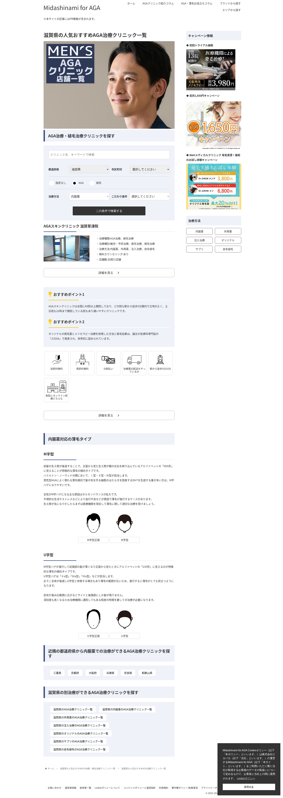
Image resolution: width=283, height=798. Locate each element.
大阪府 (93, 673)
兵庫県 (110, 673)
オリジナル (228, 240)
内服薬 (199, 231)
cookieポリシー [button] (246, 778)
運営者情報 (70, 787)
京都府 (75, 673)
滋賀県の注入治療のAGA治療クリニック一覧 (79, 725)
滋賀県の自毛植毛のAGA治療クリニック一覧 (79, 749)
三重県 (57, 673)
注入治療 (199, 240)
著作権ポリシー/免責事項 (185, 787)
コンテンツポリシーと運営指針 (139, 787)
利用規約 (163, 787)
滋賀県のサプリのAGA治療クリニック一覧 (78, 741)
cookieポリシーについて (107, 787)
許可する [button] (249, 787)
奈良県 (128, 673)
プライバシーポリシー (212, 787)
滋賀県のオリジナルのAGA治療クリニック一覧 (80, 733)
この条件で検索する (109, 211)
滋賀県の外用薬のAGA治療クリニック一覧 (78, 717)
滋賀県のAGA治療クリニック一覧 (73, 709)
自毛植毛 (228, 249)
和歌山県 (147, 673)
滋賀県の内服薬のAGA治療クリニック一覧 (127, 709)
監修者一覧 (85, 787)
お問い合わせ (54, 787)
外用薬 (228, 231)
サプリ (199, 249)
